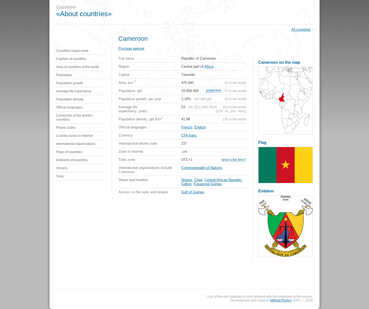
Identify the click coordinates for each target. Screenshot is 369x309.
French (186, 127)
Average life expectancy (73, 91)
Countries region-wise (72, 50)
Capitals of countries (71, 58)
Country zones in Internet (74, 135)
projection (213, 90)
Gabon (186, 184)
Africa (208, 66)
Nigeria (186, 180)
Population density (69, 99)
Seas (60, 176)
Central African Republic (223, 180)
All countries (301, 30)
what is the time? (234, 159)
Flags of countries (69, 152)
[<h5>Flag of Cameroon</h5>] (285, 165)
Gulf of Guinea (192, 192)
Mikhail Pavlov (280, 300)
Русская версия (131, 48)
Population (64, 75)
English (200, 127)
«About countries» (84, 14)
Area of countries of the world (77, 67)
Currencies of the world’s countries (74, 117)
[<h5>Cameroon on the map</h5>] (285, 101)
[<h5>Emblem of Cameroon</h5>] (285, 226)
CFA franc (189, 135)
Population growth (69, 83)
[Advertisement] (220, 12)
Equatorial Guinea (208, 184)
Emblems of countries (72, 160)
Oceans (62, 168)
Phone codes (66, 127)
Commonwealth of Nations (201, 168)
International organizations (75, 143)
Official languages (69, 107)
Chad (198, 180)
